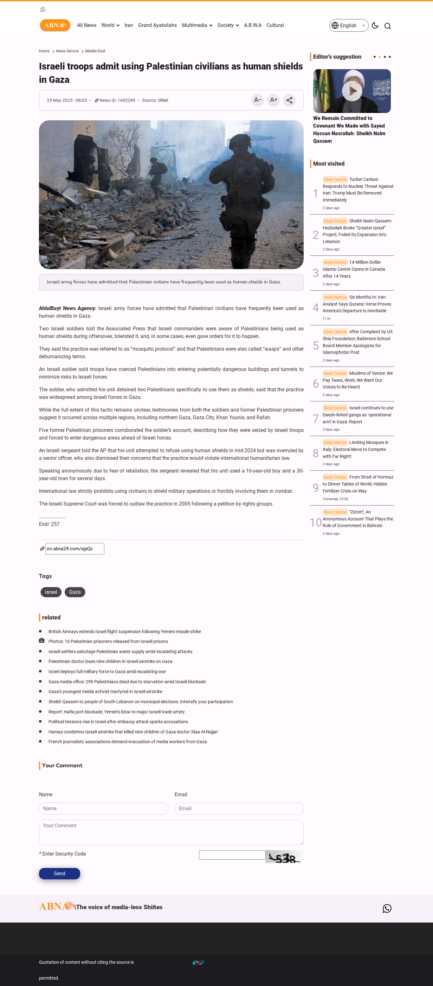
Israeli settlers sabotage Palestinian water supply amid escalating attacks (120, 651)
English (348, 26)
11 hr (327, 319)
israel (51, 592)
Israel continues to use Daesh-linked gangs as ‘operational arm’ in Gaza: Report (358, 415)
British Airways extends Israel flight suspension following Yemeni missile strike (124, 631)
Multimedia (194, 25)
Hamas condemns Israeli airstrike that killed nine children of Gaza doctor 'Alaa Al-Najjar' (133, 732)
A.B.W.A (253, 25)
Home (44, 51)
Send (59, 873)
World (107, 25)
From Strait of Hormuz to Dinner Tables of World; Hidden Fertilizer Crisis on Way (358, 484)
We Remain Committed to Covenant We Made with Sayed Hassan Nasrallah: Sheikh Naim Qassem (349, 129)
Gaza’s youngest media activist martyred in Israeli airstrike (105, 691)
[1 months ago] (352, 91)
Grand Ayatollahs (157, 25)
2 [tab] (380, 57)
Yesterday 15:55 (335, 499)
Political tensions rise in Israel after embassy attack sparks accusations (118, 722)
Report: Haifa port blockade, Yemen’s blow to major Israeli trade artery (116, 712)
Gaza (75, 592)
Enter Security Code (62, 854)
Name (45, 794)
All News (86, 25)
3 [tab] (385, 57)
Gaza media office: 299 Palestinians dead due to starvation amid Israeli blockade (127, 682)
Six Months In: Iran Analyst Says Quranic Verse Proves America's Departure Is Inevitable (357, 304)
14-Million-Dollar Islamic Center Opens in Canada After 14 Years (354, 269)
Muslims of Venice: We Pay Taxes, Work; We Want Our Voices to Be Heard (358, 380)
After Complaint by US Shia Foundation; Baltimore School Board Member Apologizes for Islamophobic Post (357, 342)
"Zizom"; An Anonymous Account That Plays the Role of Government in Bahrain (358, 519)
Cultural (275, 25)
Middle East (95, 51)
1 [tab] (375, 57)
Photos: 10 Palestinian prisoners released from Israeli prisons (108, 641)
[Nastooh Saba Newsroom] (201, 962)
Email (181, 794)
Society (225, 25)
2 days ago (331, 208)
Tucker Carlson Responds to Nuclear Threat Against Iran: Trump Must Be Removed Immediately (358, 190)
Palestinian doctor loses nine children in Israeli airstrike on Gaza (110, 661)
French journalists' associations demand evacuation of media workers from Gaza (127, 741)
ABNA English (56, 25)
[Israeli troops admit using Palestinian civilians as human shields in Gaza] (171, 194)
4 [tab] (390, 57)
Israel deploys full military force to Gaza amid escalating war (107, 671)
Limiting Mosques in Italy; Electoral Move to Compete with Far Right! (356, 449)
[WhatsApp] (387, 909)
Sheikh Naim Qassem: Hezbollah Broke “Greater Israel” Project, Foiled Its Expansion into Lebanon (357, 231)
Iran (129, 25)
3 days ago (331, 429)
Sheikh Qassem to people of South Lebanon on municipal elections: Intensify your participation (140, 702)
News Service (67, 51)
